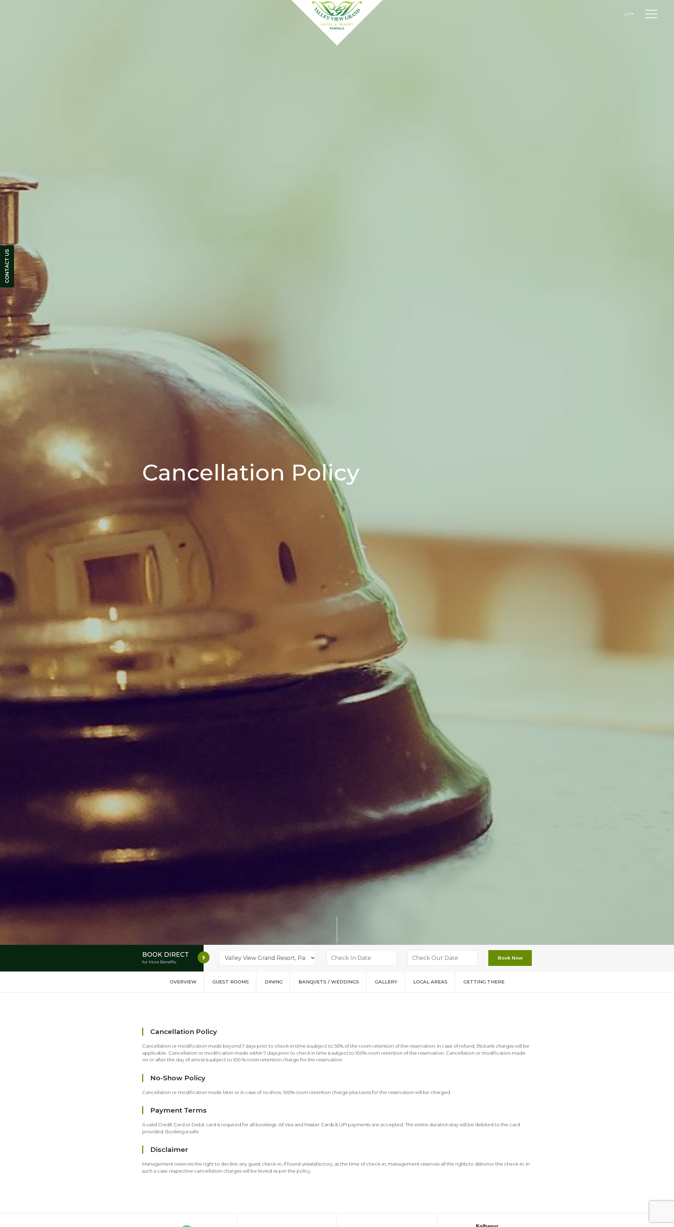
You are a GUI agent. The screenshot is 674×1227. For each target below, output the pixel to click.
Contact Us (7, 267)
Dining (274, 981)
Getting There (483, 981)
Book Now (510, 958)
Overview (183, 981)
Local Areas (430, 981)
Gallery (386, 981)
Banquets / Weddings (328, 981)
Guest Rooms (230, 981)
